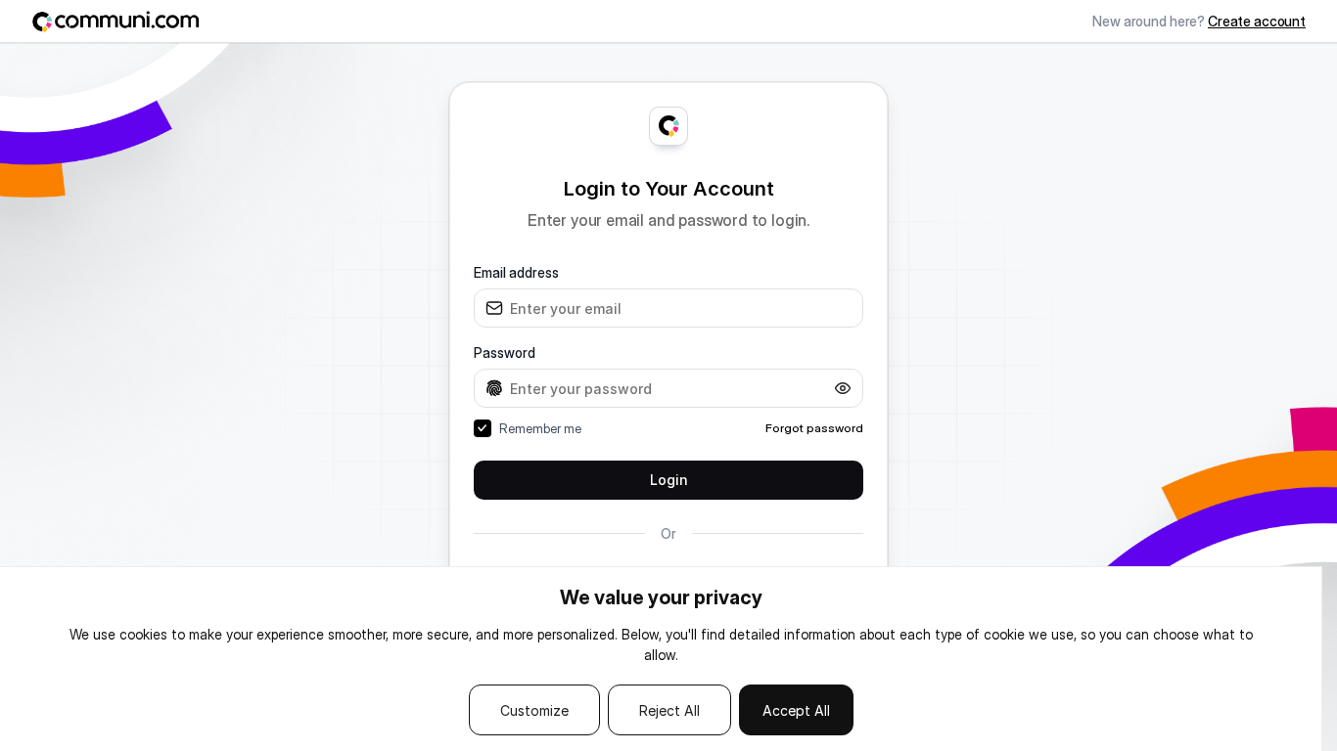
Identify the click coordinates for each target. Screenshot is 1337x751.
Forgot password (814, 427)
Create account (1257, 21)
